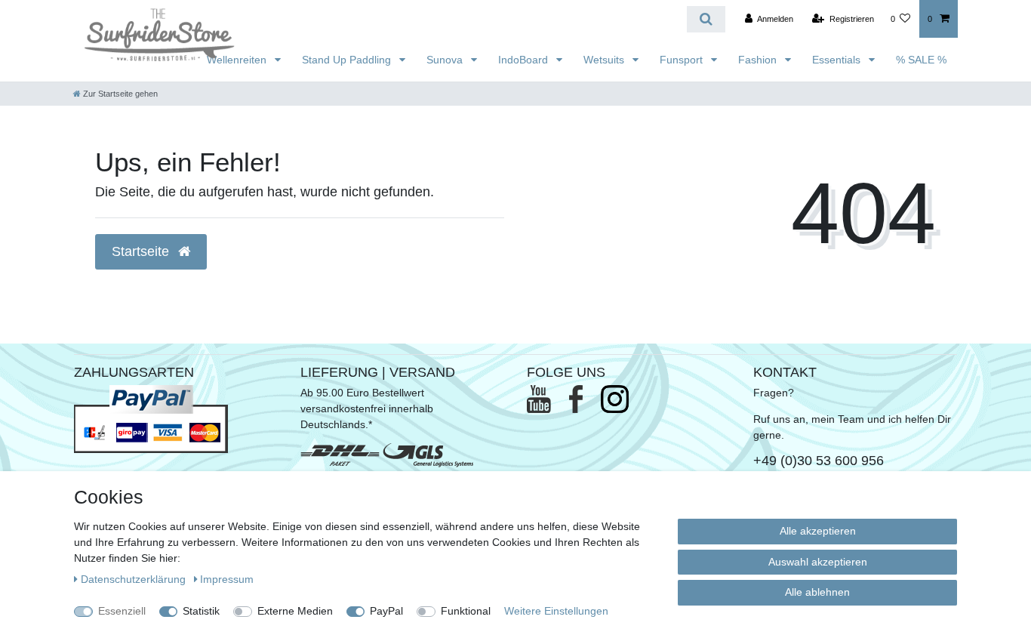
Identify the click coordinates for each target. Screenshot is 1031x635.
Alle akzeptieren (818, 531)
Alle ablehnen (817, 592)
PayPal (386, 611)
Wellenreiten (238, 60)
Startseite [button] (142, 251)
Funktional (466, 611)
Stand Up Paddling (348, 60)
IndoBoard (524, 60)
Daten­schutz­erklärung (135, 579)
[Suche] (706, 19)
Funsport (683, 60)
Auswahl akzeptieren (817, 562)
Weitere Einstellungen (556, 611)
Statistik (201, 611)
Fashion (759, 60)
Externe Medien (295, 611)
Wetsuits (605, 60)
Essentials (837, 60)
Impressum (227, 579)
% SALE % (921, 60)
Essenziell (122, 611)
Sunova (446, 60)
